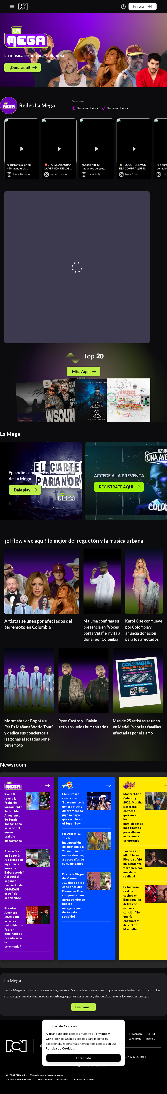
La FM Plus (135, 1038)
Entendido (83, 1058)
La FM (151, 1033)
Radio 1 (150, 1038)
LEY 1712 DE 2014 (135, 1056)
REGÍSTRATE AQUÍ (116, 487)
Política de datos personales (53, 1079)
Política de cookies (84, 1079)
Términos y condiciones (18, 1079)
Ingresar (138, 6)
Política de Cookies (60, 1048)
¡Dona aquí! (20, 67)
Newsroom (136, 1033)
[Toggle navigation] (12, 6)
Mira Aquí (81, 371)
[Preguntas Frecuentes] (123, 6)
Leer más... (83, 1007)
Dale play (22, 490)
